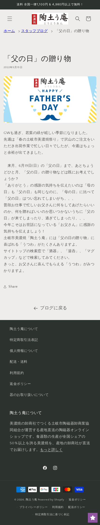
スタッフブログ (34, 31)
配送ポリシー (76, 507)
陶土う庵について (24, 329)
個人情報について (24, 351)
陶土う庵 (31, 499)
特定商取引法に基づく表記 (52, 514)
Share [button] (13, 287)
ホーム (9, 31)
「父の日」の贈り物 (72, 31)
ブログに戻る (53, 308)
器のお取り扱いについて (29, 395)
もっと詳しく (51, 450)
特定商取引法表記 (24, 340)
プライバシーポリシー (33, 507)
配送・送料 (18, 362)
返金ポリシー (20, 384)
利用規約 (17, 373)
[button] (9, 18)
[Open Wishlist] (93, 518)
